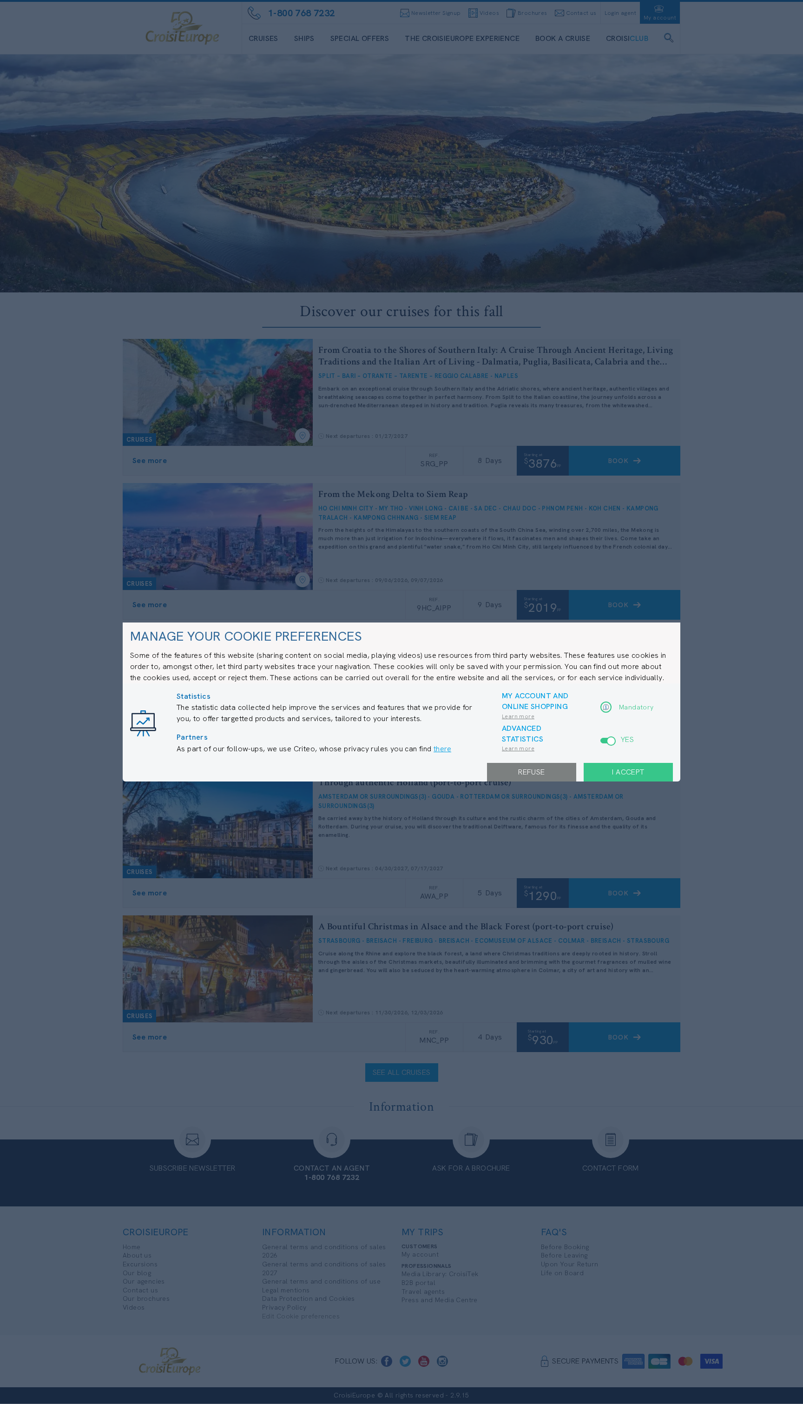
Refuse (531, 772)
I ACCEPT (628, 772)
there (442, 749)
